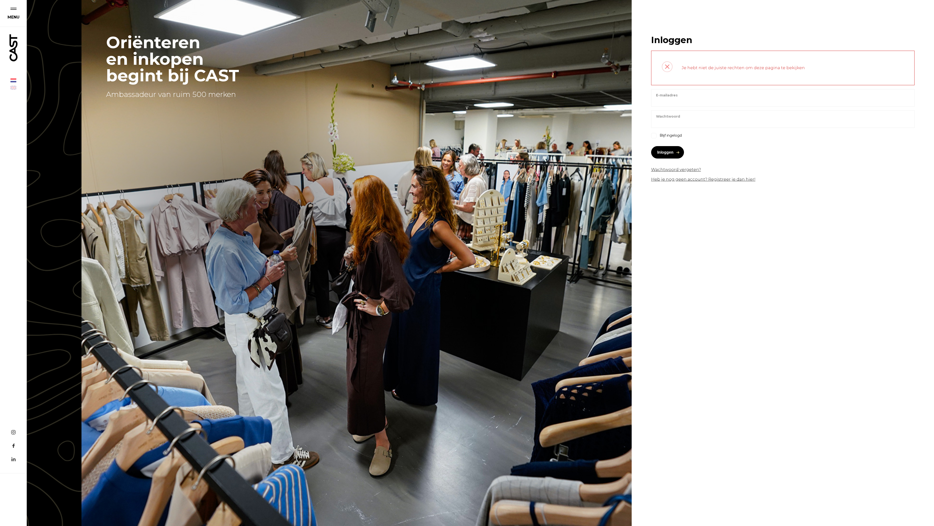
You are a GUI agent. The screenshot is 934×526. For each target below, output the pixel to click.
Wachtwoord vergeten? (676, 169)
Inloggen (665, 152)
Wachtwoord (668, 116)
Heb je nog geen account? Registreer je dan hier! (703, 179)
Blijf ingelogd (671, 135)
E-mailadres (667, 95)
